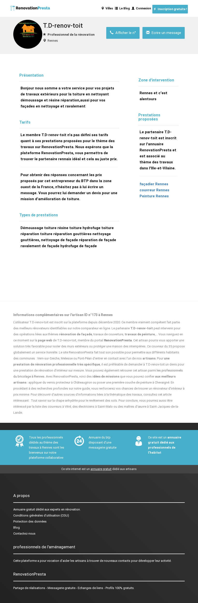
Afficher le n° (124, 33)
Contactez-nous (24, 533)
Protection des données (30, 521)
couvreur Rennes (154, 190)
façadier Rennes (154, 184)
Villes (108, 8)
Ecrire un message (165, 33)
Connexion (142, 8)
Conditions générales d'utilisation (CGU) (41, 515)
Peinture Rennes (154, 196)
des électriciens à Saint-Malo (92, 406)
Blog (16, 527)
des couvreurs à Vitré (56, 406)
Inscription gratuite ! (171, 9)
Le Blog (124, 8)
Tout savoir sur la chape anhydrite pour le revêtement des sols (74, 400)
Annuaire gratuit (24, 509)
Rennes (53, 40)
